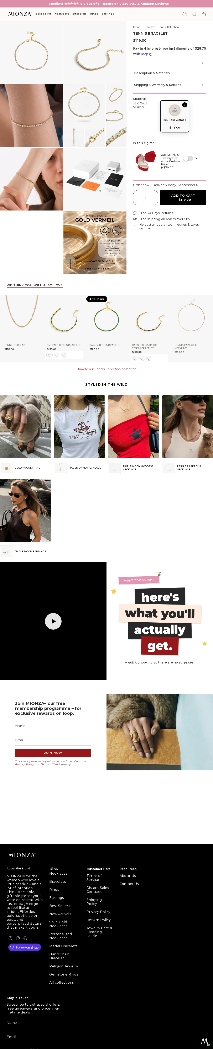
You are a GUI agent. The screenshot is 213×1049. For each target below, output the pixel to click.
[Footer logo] (22, 855)
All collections (61, 982)
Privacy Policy (24, 764)
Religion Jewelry (63, 966)
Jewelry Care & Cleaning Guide (100, 932)
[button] (43, 14)
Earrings (56, 898)
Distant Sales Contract (98, 890)
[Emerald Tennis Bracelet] (64, 318)
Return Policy (99, 920)
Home (136, 27)
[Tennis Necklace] (21, 318)
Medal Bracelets (63, 946)
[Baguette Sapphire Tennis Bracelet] (149, 318)
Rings (54, 890)
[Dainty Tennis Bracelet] (106, 318)
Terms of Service (52, 764)
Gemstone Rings (63, 974)
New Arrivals (60, 914)
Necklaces (58, 873)
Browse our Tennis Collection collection (106, 369)
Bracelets (149, 27)
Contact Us (129, 884)
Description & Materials (152, 73)
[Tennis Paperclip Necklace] (191, 318)
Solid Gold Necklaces (58, 924)
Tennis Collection (169, 27)
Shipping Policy (94, 902)
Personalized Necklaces (60, 936)
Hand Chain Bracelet (59, 956)
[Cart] (204, 14)
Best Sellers (59, 906)
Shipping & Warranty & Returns (157, 85)
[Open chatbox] (205, 1041)
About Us (128, 876)
